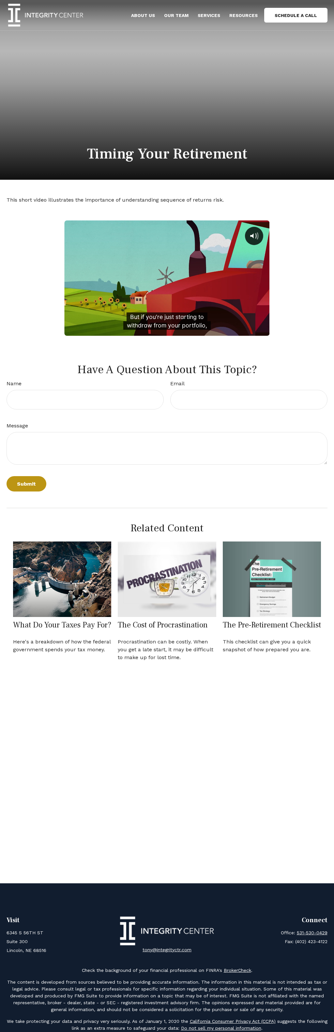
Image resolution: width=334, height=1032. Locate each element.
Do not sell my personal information (221, 1028)
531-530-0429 (312, 932)
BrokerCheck (237, 970)
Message (17, 426)
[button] (143, 15)
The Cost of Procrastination (163, 625)
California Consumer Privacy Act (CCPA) (233, 1021)
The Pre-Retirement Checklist (272, 625)
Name (14, 383)
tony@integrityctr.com (167, 949)
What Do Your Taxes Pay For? (62, 625)
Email (177, 383)
